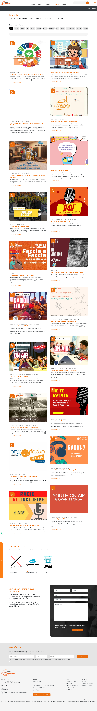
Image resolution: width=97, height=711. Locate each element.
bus (57, 28)
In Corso (84, 681)
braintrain (51, 28)
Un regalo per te (37, 689)
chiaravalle (79, 28)
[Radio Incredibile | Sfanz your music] (6, 2)
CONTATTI (64, 4)
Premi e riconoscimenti (39, 687)
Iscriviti (82, 656)
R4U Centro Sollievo (87, 683)
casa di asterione (70, 28)
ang (27, 28)
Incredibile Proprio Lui (72, 685)
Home (89, 8)
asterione (39, 28)
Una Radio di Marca (87, 685)
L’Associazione (37, 681)
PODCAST (48, 4)
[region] (48, 29)
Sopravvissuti (69, 689)
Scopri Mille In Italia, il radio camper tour (44, 690)
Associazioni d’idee (71, 681)
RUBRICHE (40, 4)
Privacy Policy (57, 624)
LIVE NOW (33, 4)
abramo (16, 28)
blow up (45, 28)
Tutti (11, 28)
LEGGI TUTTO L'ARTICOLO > (16, 82)
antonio (32, 28)
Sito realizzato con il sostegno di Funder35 (44, 685)
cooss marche (87, 28)
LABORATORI (56, 4)
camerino (62, 28)
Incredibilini (69, 683)
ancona (22, 28)
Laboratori (94, 8)
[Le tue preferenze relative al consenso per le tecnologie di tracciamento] (1, 533)
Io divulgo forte (70, 687)
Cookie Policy (4, 691)
